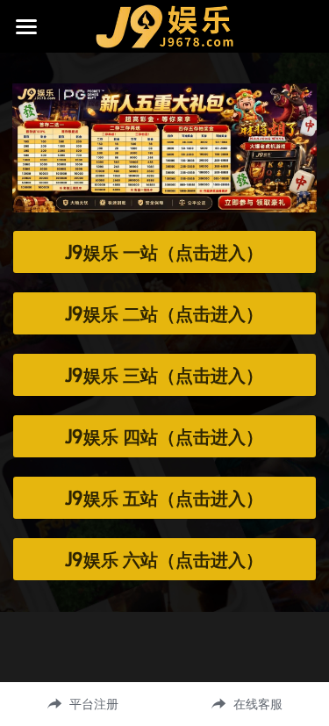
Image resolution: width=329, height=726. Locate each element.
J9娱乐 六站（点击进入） (164, 559)
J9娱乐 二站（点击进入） (164, 313)
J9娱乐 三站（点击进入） (164, 375)
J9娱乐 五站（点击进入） (164, 497)
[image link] (164, 25)
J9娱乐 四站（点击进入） (164, 436)
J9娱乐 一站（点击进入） (164, 252)
